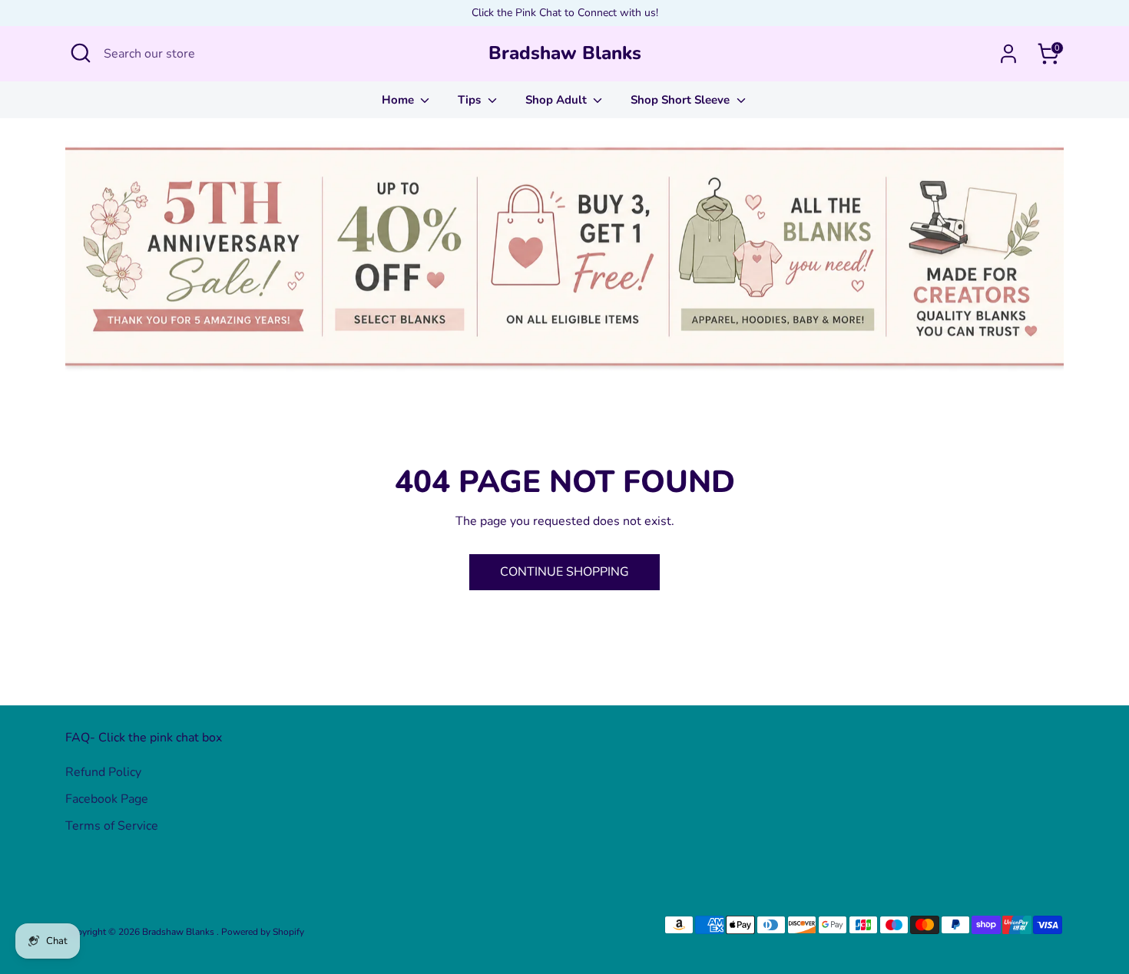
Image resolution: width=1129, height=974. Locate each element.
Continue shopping (564, 571)
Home (399, 99)
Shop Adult (557, 99)
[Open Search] (80, 53)
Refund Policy (103, 772)
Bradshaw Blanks (564, 53)
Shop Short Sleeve (682, 99)
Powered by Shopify (262, 932)
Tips (471, 99)
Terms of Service (111, 825)
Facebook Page (106, 799)
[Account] (1008, 53)
